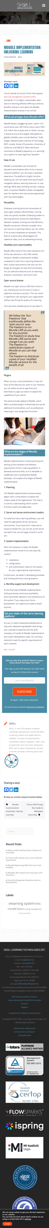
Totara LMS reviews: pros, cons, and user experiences (24, 859)
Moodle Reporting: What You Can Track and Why (23, 866)
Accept (7, 1224)
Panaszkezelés (24, 1035)
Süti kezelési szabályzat (24, 1031)
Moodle (7, 93)
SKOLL (20, 57)
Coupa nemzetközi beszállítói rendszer (24, 1000)
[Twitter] (11, 86)
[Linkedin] (16, 86)
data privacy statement (35, 707)
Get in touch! (9, 649)
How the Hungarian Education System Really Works (23, 881)
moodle (12, 909)
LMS (8, 41)
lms (38, 903)
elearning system (22, 903)
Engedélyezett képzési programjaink (24, 1013)
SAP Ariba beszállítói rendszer (24, 996)
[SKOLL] (25, 5)
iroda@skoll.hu (27, 960)
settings (28, 1219)
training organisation (24, 913)
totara (20, 909)
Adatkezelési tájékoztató (24, 1028)
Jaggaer (24, 1007)
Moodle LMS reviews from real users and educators (24, 873)
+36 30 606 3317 (28, 963)
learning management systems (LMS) (20, 96)
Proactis (24, 1003)
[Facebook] (6, 86)
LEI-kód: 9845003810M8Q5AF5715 (24, 984)
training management (33, 909)
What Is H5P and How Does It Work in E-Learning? (24, 851)
